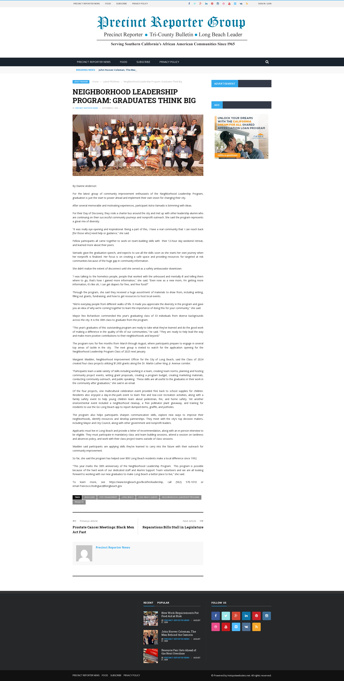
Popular (163, 602)
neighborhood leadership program (180, 497)
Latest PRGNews (81, 82)
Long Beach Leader (147, 497)
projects (79, 502)
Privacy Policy (140, 3)
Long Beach (127, 497)
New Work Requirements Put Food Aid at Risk (180, 614)
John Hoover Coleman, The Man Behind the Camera (129, 69)
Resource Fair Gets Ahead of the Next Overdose (178, 652)
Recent (148, 602)
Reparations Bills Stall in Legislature (172, 527)
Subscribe (121, 3)
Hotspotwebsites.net (239, 675)
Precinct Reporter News (86, 3)
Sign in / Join (264, 3)
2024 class (89, 497)
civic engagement (108, 497)
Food (108, 3)
